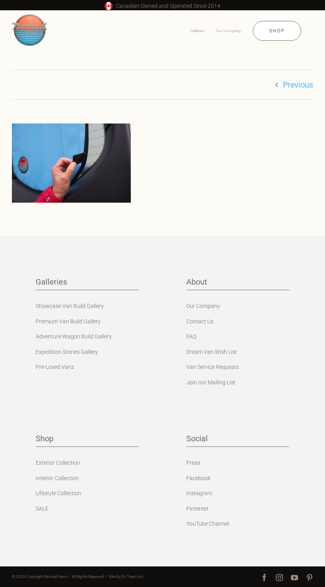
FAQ (191, 336)
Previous (298, 84)
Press (193, 463)
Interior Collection (57, 478)
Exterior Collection (58, 463)
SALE (42, 508)
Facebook (198, 478)
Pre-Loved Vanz (55, 367)
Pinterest (197, 508)
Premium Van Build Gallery (68, 321)
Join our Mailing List (210, 382)
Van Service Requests (212, 367)
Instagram (199, 493)
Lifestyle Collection (58, 493)
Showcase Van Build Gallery (70, 306)
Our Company (203, 306)
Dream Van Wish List (211, 352)
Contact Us (200, 321)
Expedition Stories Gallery (67, 352)
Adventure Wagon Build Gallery (74, 336)
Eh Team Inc (132, 576)
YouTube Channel (207, 524)
